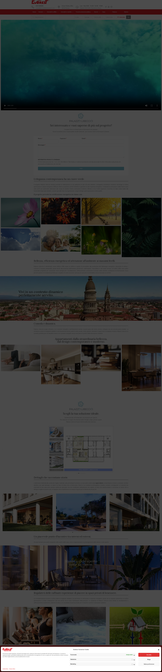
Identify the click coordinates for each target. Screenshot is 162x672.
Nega (149, 659)
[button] (158, 650)
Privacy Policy (12, 668)
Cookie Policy (5, 668)
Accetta (149, 655)
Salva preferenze (149, 664)
